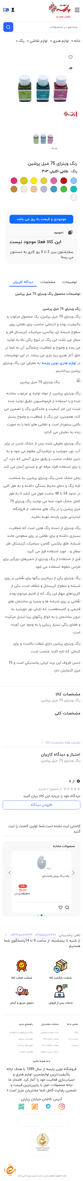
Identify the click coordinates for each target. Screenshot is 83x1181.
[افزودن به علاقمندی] (60, 907)
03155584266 (45, 935)
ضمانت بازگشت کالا (50, 1045)
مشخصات (47, 282)
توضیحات (69, 282)
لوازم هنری (61, 41)
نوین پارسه (49, 363)
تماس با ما (73, 1038)
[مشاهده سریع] (67, 907)
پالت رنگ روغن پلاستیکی (55, 876)
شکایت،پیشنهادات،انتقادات (21, 1032)
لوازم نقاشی (38, 41)
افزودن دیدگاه (41, 805)
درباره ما (74, 1045)
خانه (77, 41)
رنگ (21, 41)
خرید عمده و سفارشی (50, 1032)
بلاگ (76, 1032)
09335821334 (21, 935)
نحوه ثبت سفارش (25, 1038)
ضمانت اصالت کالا (51, 1038)
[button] (41, 915)
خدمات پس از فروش (50, 1051)
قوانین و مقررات (26, 1051)
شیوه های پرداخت (25, 1045)
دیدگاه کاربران (23, 282)
